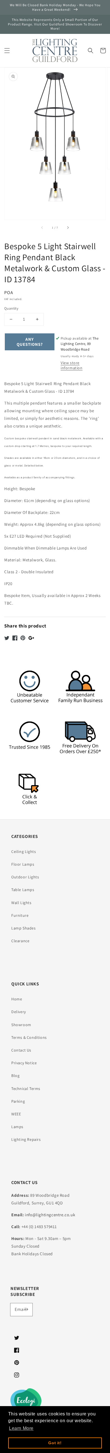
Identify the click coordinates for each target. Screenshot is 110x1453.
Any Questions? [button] (30, 341)
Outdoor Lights (25, 876)
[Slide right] (67, 227)
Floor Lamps (22, 864)
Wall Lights (21, 902)
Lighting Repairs (26, 1139)
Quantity (11, 308)
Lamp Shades (23, 928)
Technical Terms (25, 1088)
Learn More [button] (21, 1428)
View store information (72, 365)
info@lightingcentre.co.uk (50, 1214)
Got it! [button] (54, 1443)
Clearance (20, 940)
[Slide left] (42, 227)
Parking (18, 1101)
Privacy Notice (24, 1062)
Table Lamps (22, 889)
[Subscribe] (26, 1309)
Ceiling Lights (23, 851)
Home (16, 999)
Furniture (19, 915)
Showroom (21, 1024)
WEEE (16, 1114)
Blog (15, 1075)
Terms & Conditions (29, 1037)
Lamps (17, 1126)
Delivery (18, 1011)
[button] (7, 50)
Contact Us (21, 1050)
